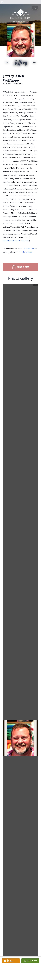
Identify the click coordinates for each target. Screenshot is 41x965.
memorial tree (29, 248)
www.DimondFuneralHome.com (16, 240)
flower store (27, 252)
